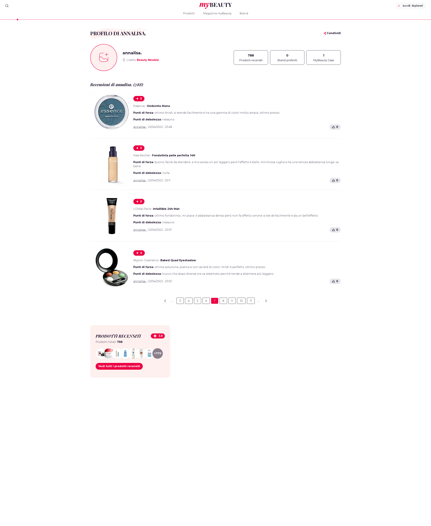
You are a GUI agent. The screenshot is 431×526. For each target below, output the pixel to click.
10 (241, 300)
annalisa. (140, 127)
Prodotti (189, 13)
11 (251, 300)
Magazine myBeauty (217, 13)
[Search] (6, 5)
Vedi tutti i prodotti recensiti (119, 366)
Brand (244, 13)
